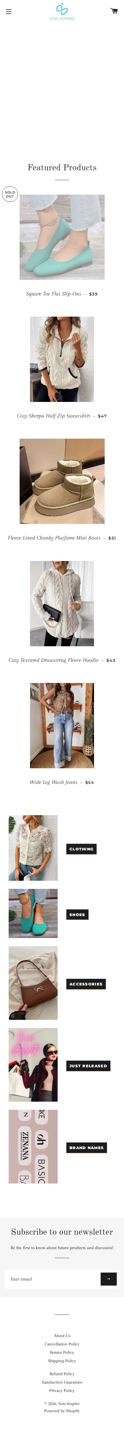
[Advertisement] (62, 88)
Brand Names (86, 1147)
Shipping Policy (62, 1360)
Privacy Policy (62, 1390)
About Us (62, 1335)
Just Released (88, 1066)
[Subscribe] (109, 1279)
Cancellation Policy (62, 1344)
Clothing (81, 849)
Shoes (77, 914)
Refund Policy (62, 1373)
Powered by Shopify (62, 1410)
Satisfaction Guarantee (62, 1382)
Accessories (86, 984)
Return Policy (62, 1352)
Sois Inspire (69, 1403)
